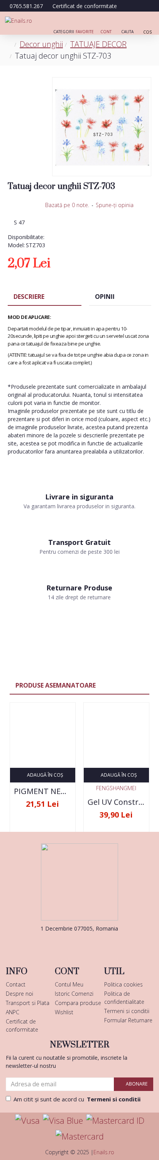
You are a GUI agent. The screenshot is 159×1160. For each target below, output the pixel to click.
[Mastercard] (80, 1136)
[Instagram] (91, 944)
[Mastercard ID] (115, 1120)
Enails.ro (103, 1152)
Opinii (105, 296)
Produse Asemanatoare (55, 685)
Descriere (29, 296)
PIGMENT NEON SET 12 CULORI (42, 791)
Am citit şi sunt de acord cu (77, 1099)
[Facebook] (68, 944)
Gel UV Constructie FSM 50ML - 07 (116, 802)
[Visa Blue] (63, 1120)
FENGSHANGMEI (116, 788)
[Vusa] (27, 1120)
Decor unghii (41, 44)
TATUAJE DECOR (98, 44)
